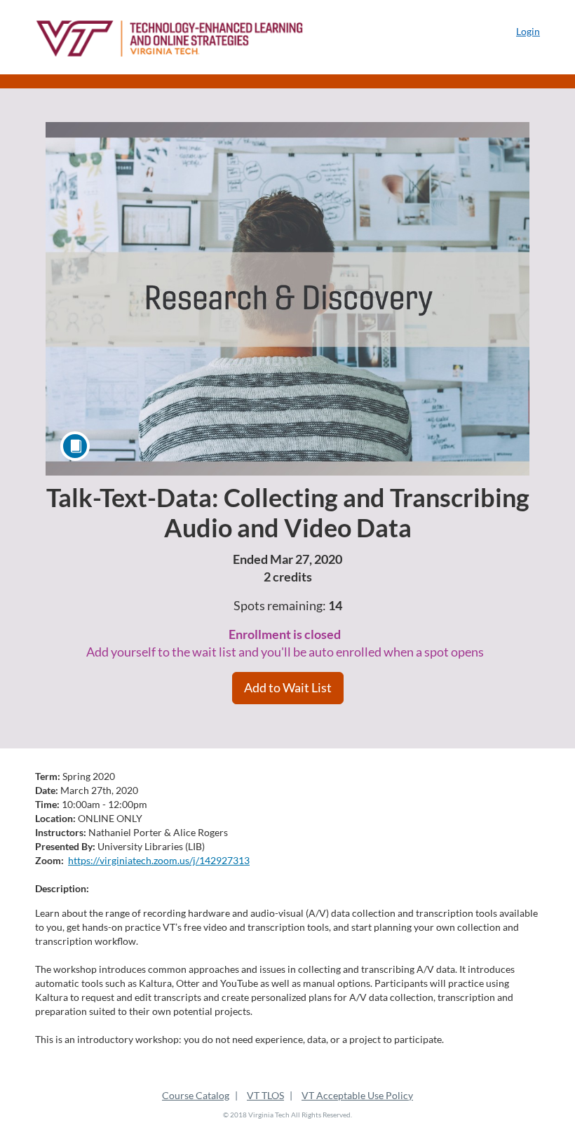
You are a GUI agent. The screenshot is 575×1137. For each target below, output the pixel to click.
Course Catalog (195, 1095)
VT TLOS (265, 1095)
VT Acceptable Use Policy (357, 1095)
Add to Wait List (288, 687)
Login (528, 31)
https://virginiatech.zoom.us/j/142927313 (159, 860)
